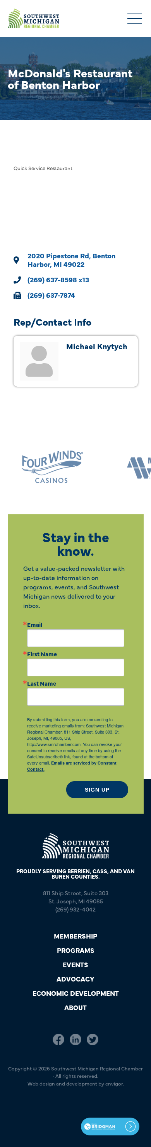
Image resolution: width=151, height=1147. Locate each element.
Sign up (97, 790)
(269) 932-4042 (75, 909)
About (75, 1007)
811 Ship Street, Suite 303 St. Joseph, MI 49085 (75, 897)
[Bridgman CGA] (110, 1126)
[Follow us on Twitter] (92, 1039)
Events (75, 964)
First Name (42, 654)
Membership (75, 935)
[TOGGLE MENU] (134, 19)
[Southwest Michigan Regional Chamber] (33, 18)
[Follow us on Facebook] (58, 1039)
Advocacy (75, 978)
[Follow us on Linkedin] (75, 1039)
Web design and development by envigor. (75, 1083)
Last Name (41, 683)
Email (34, 624)
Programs (75, 950)
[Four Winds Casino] (42, 467)
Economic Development (76, 993)
